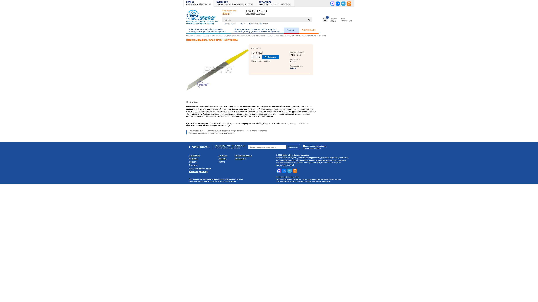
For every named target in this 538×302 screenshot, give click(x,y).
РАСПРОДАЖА (309, 30)
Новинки (222, 159)
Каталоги (222, 155)
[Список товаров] (330, 20)
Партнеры (193, 165)
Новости (193, 162)
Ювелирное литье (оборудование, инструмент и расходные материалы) (207, 30)
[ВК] (338, 3)
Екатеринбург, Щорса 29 (255, 14)
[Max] (332, 3)
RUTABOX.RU (222, 2)
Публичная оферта (243, 155)
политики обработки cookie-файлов (317, 181)
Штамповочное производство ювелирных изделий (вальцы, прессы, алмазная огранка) (257, 30)
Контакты (193, 159)
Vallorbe (293, 68)
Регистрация (346, 21)
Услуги (221, 162)
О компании (194, 155)
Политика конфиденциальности (287, 177)
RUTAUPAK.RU (265, 2)
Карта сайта (240, 159)
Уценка (290, 30)
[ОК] (349, 3)
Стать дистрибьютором (200, 168)
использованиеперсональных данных (314, 147)
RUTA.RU (190, 2)
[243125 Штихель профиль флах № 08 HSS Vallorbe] (217, 94)
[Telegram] (343, 3)
